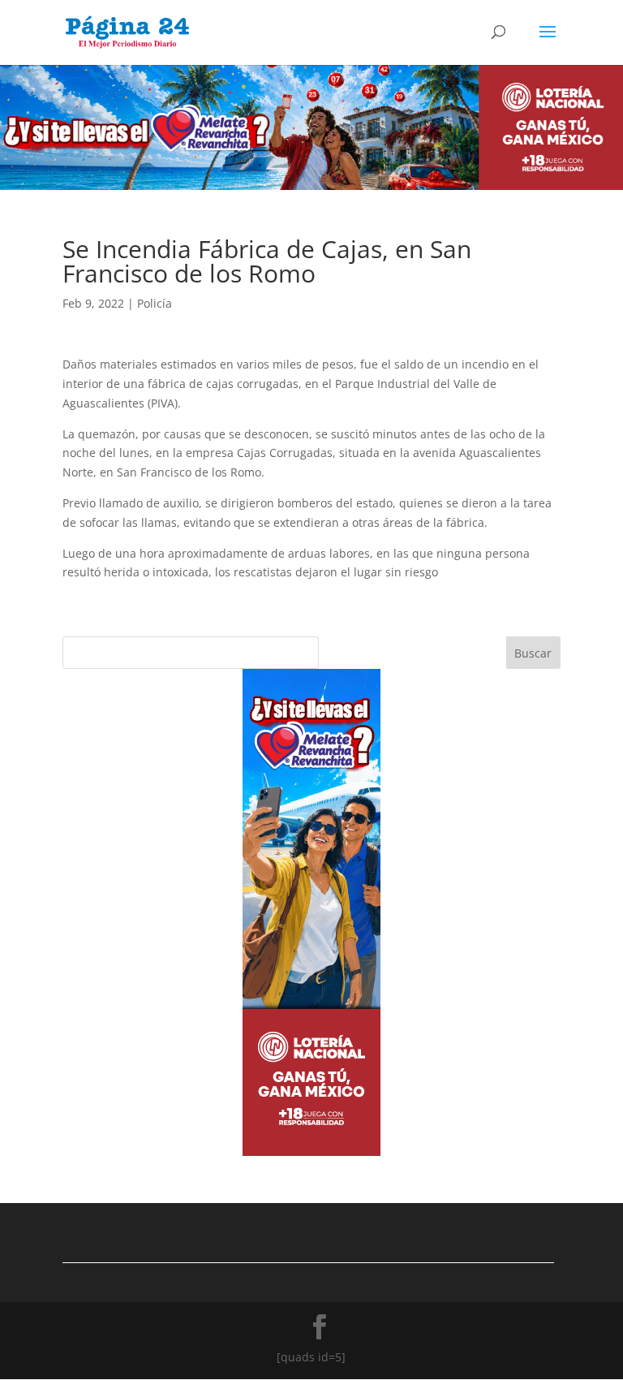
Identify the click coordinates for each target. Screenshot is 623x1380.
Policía (154, 303)
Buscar (533, 653)
